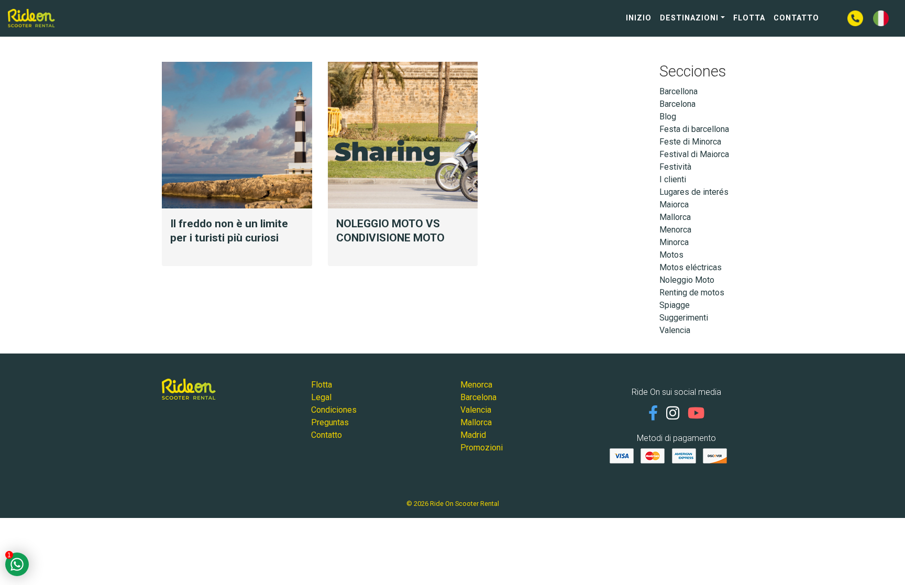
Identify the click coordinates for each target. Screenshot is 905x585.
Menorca (675, 230)
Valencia (674, 330)
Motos (671, 255)
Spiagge (674, 305)
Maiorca (674, 204)
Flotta (749, 18)
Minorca (674, 242)
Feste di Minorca (690, 142)
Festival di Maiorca (694, 154)
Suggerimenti (683, 318)
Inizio (639, 18)
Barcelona (677, 104)
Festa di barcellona (694, 129)
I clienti (672, 179)
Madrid (473, 435)
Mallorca (675, 217)
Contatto (796, 18)
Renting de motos (691, 292)
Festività (675, 167)
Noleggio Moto (686, 280)
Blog (667, 117)
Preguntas (330, 422)
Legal (321, 397)
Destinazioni (689, 18)
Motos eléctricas (690, 267)
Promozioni (481, 447)
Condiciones (334, 410)
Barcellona (678, 91)
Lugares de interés (694, 192)
